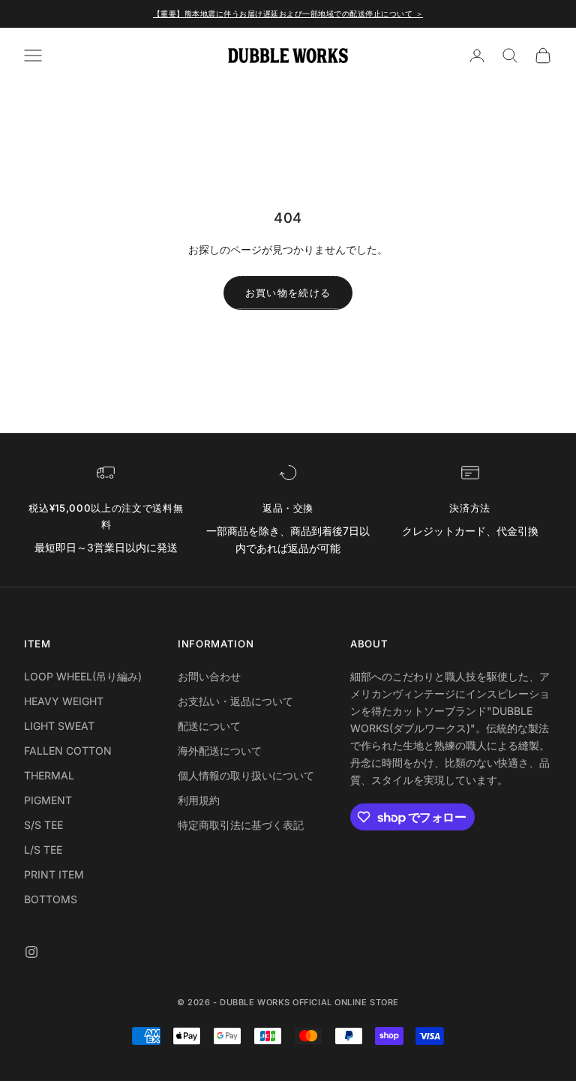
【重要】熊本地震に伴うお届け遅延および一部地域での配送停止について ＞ (288, 13)
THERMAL (49, 775)
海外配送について (220, 750)
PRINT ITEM (54, 874)
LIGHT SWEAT (59, 725)
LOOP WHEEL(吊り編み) (83, 676)
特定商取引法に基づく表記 (241, 824)
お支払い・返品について (235, 701)
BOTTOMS (50, 899)
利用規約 (199, 800)
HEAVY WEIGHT (64, 701)
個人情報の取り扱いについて (246, 775)
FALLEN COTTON (68, 750)
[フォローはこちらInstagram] (31, 951)
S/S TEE (43, 824)
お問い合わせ (209, 676)
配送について (209, 725)
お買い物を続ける (288, 293)
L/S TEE (43, 849)
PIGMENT (48, 800)
